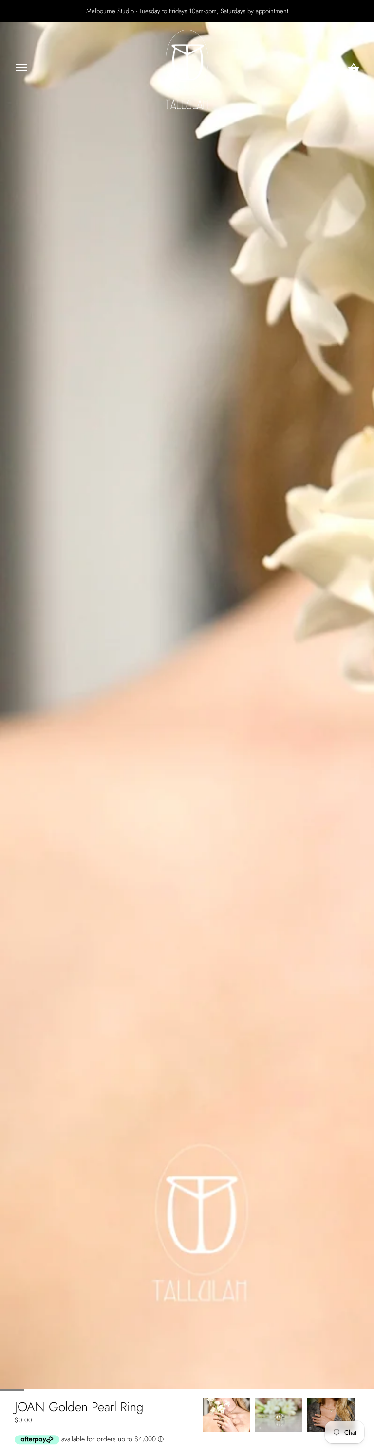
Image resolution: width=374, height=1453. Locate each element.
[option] (226, 1415)
